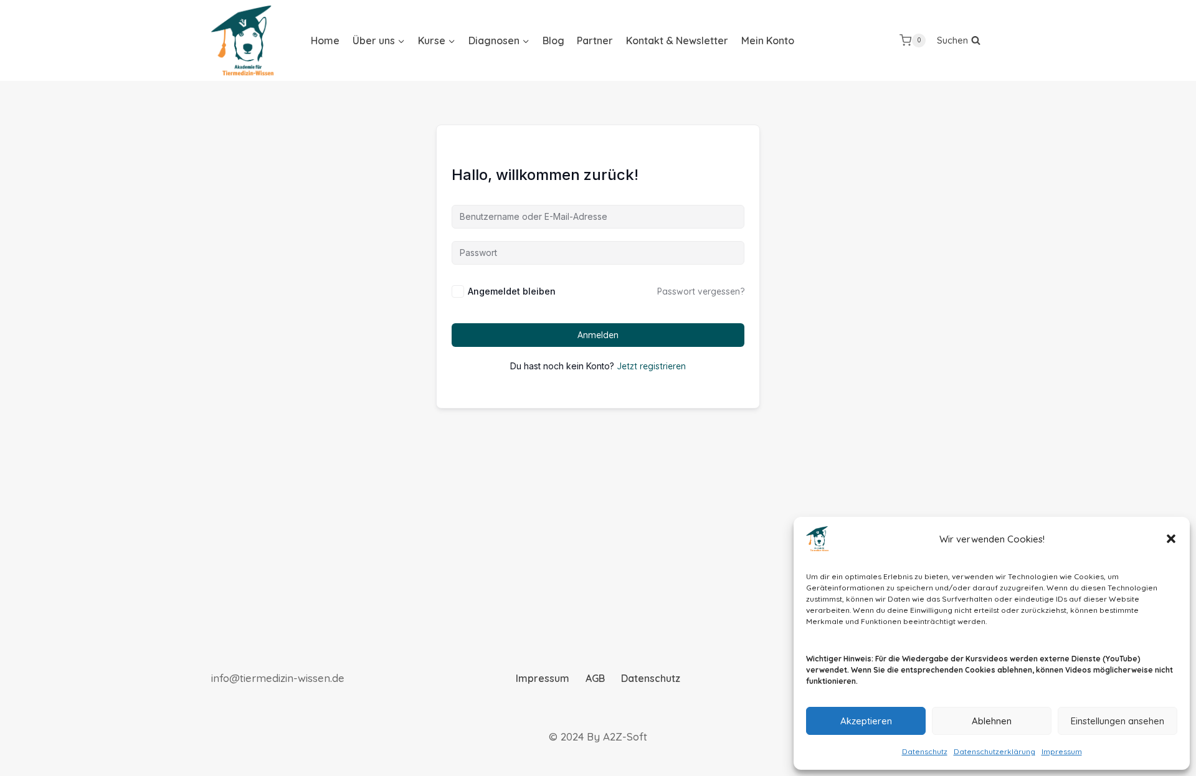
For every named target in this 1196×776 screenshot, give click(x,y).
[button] (1171, 538)
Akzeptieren (866, 721)
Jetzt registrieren (651, 366)
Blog (553, 40)
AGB (595, 678)
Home (325, 40)
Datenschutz (924, 751)
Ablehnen (992, 721)
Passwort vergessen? (700, 291)
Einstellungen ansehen (1117, 721)
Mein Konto (767, 40)
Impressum (1062, 751)
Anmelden (598, 335)
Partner (595, 40)
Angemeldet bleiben (512, 291)
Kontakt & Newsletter (677, 40)
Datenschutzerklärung (994, 751)
